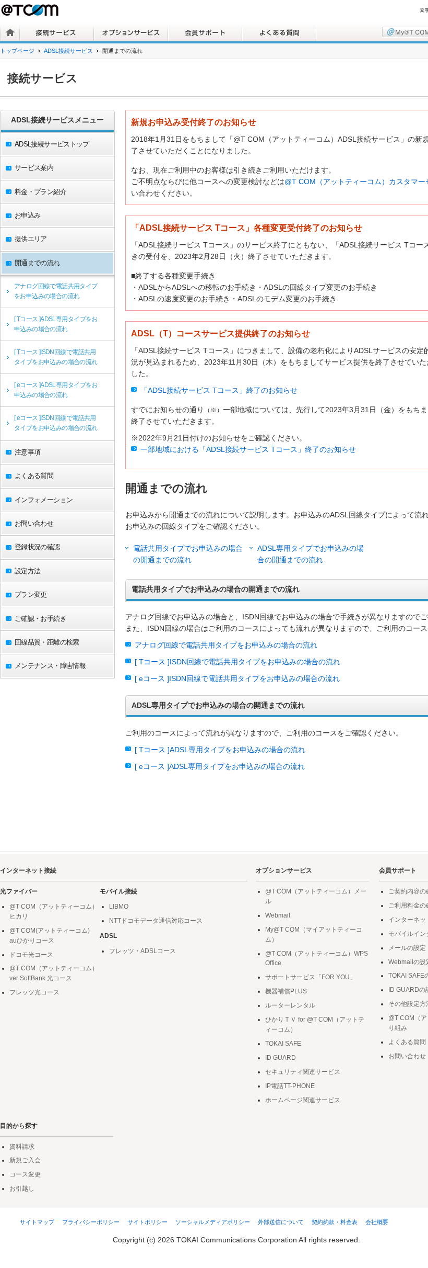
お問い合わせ (407, 1056)
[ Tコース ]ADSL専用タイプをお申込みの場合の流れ (56, 324)
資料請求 (21, 1146)
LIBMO (118, 906)
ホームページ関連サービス (302, 1100)
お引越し (21, 1188)
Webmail (277, 915)
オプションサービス (131, 32)
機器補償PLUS (286, 991)
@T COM (31, 10)
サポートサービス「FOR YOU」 (310, 977)
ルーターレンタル (290, 1005)
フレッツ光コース (34, 992)
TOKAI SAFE (283, 1043)
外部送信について (281, 1222)
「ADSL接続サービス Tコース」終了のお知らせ (219, 390)
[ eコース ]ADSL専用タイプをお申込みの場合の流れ (56, 390)
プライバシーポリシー (91, 1222)
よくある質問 (279, 32)
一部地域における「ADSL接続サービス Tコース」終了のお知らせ (248, 450)
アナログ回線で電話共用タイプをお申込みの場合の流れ (56, 291)
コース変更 (25, 1174)
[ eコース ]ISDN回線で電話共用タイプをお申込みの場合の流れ (56, 423)
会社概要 (376, 1222)
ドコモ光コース (31, 954)
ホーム (10, 32)
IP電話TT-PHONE (290, 1086)
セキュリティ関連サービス (302, 1071)
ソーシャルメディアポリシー (212, 1222)
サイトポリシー (147, 1222)
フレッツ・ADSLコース (142, 951)
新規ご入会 (25, 1160)
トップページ (17, 51)
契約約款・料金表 (335, 1222)
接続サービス (56, 32)
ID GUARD (280, 1057)
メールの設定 (407, 948)
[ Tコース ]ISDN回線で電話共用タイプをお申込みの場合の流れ (56, 357)
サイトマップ (37, 1222)
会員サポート (205, 32)
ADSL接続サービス (68, 51)
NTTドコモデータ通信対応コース (156, 920)
